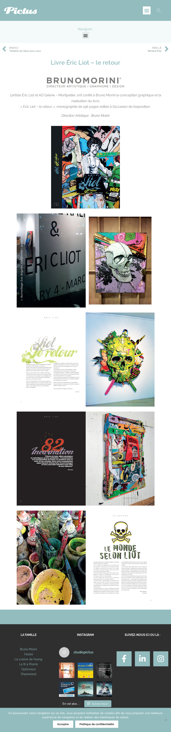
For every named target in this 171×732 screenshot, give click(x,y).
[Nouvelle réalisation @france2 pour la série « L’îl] (85, 689)
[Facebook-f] (124, 658)
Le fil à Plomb (28, 664)
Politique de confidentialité (96, 724)
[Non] (166, 720)
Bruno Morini (28, 649)
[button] (147, 10)
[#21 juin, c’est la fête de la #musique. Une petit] (104, 670)
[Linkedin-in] (142, 658)
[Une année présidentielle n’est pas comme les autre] (66, 689)
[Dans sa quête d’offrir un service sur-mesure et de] (66, 670)
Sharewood (28, 674)
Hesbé (28, 654)
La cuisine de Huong (28, 659)
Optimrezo (28, 669)
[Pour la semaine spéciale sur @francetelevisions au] (85, 670)
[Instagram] (160, 658)
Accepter (63, 724)
